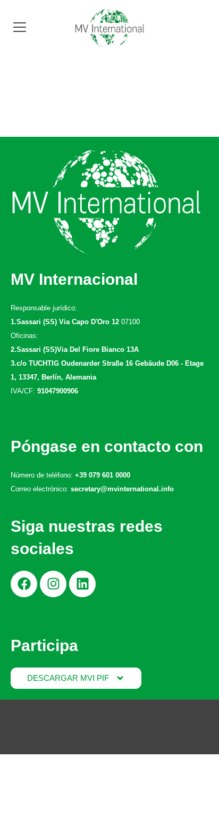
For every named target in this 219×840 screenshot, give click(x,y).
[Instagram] (53, 584)
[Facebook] (24, 584)
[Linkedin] (82, 584)
